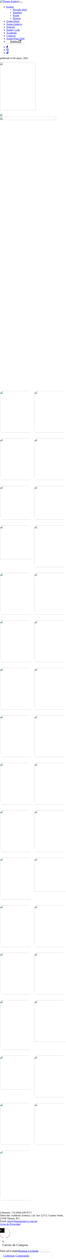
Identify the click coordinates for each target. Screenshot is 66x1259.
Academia (11, 32)
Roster (16, 15)
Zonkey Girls (13, 30)
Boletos (14, 41)
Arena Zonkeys (14, 24)
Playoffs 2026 (20, 9)
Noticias (10, 27)
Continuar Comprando (16, 1255)
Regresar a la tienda (28, 1251)
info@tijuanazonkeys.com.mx (22, 1221)
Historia (17, 18)
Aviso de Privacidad (10, 1224)
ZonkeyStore (13, 21)
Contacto (11, 35)
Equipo (10, 6)
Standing (17, 12)
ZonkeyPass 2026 (15, 38)
